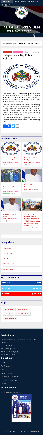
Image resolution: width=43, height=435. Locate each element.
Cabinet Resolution (9, 264)
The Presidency (6, 366)
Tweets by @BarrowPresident (11, 392)
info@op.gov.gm (9, 349)
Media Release (18, 52)
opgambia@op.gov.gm (11, 352)
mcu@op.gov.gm (9, 354)
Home (5, 43)
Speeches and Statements (10, 377)
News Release (6, 193)
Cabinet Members (7, 373)
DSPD (3, 370)
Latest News (12, 43)
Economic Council (8, 269)
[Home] (21, 12)
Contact (3, 384)
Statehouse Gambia (18, 431)
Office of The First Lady (9, 380)
